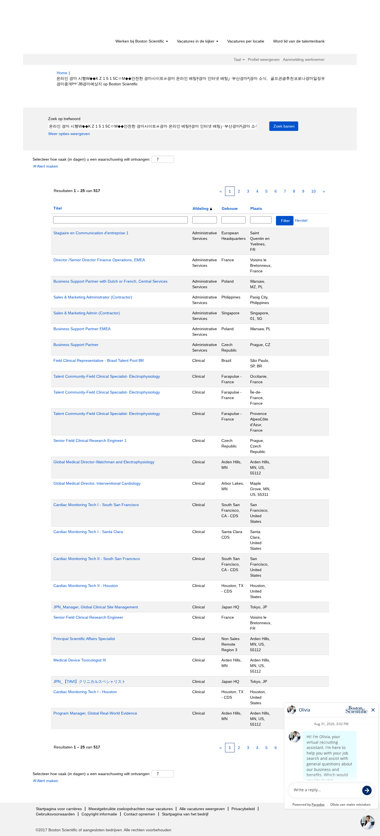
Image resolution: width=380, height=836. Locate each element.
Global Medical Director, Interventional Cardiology (96, 483)
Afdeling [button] (201, 208)
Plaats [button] (256, 208)
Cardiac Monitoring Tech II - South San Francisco (96, 558)
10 (313, 191)
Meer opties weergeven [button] (69, 133)
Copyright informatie (99, 814)
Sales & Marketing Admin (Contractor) (86, 313)
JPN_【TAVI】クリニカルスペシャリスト (89, 681)
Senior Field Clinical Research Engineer (88, 617)
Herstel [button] (301, 220)
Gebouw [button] (230, 208)
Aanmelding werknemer (304, 59)
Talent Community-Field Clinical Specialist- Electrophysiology (106, 376)
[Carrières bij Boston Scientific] (88, 20)
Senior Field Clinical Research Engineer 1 (90, 440)
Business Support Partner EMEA (81, 329)
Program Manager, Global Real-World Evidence (95, 713)
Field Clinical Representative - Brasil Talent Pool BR (98, 360)
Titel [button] (57, 208)
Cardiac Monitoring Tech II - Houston (85, 585)
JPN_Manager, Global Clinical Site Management (95, 607)
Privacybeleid (243, 809)
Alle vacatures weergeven (202, 809)
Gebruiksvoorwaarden (55, 814)
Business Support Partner (75, 344)
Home (62, 73)
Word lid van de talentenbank (299, 41)
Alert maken (47, 166)
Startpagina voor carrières (59, 809)
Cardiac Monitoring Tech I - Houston (85, 692)
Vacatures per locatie (245, 41)
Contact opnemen (139, 814)
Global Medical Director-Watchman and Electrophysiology (103, 462)
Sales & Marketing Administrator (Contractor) (92, 297)
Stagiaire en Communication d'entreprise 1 (91, 233)
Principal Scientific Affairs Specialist (84, 638)
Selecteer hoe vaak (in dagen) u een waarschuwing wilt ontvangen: (91, 159)
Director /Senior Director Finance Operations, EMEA (99, 260)
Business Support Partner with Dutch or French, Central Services (110, 281)
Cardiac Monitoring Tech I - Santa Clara (88, 531)
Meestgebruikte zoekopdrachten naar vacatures (130, 809)
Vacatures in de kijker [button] (196, 41)
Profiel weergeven (264, 59)
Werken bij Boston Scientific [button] (140, 41)
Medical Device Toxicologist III (79, 660)
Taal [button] (238, 59)
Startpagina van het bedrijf (185, 814)
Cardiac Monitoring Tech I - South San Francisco (96, 504)
